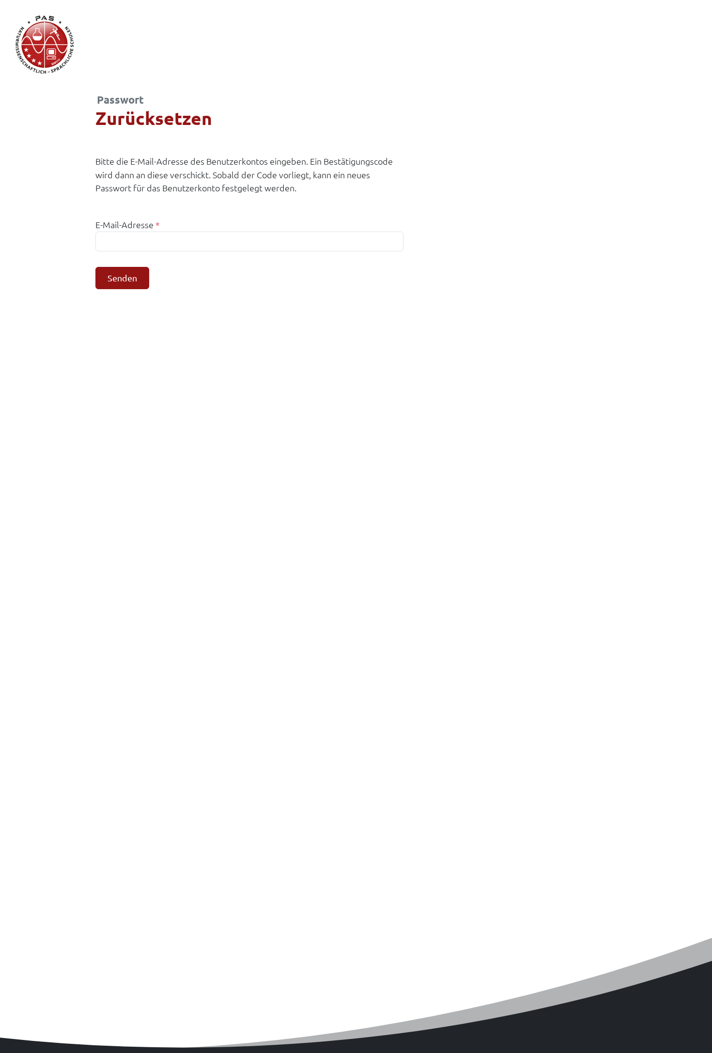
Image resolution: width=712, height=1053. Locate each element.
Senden (122, 278)
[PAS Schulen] (44, 44)
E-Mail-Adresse (127, 224)
